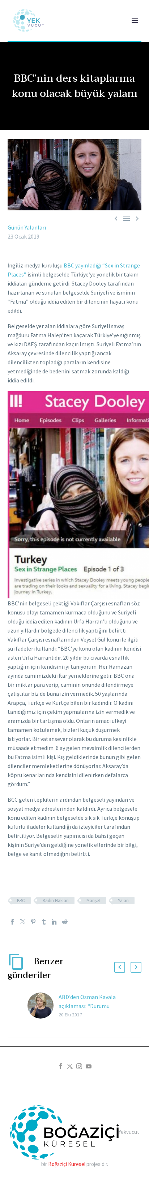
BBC (21, 900)
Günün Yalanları (27, 227)
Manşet (93, 900)
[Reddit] (65, 922)
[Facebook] (12, 922)
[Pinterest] (33, 922)
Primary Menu (134, 20)
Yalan (123, 900)
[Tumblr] (44, 922)
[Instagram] (79, 1066)
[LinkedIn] (54, 922)
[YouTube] (88, 1066)
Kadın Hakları (56, 900)
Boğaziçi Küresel (66, 1164)
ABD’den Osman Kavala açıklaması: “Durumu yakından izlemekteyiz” (87, 1006)
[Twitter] (23, 922)
